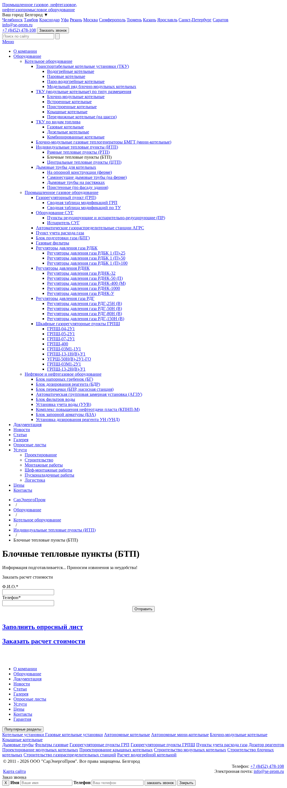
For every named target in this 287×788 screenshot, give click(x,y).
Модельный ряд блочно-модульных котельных (91, 86)
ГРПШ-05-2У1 (61, 333)
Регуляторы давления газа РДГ (65, 298)
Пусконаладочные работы (49, 475)
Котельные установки (23, 734)
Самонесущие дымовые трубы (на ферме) (87, 177)
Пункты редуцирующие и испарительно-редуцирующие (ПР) (106, 217)
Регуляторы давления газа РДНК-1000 (83, 288)
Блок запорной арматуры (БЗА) (66, 414)
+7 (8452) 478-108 (19, 30)
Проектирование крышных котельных (116, 749)
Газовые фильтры (52, 243)
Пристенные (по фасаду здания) (77, 187)
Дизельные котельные (68, 132)
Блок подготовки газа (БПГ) (63, 237)
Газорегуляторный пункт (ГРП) (66, 197)
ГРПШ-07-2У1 (61, 338)
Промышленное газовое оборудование (61, 192)
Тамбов (31, 19)
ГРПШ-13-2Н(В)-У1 (66, 369)
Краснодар (49, 19)
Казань (149, 19)
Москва (90, 19)
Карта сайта (14, 771)
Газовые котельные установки (74, 734)
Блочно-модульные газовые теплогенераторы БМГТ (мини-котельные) (103, 142)
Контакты (22, 490)
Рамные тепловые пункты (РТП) (78, 152)
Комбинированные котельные (76, 137)
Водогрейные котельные (70, 71)
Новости (21, 429)
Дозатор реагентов (266, 744)
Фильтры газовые (51, 744)
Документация (27, 424)
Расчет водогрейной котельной (147, 754)
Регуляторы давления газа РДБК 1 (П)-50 (86, 258)
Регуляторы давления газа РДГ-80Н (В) (84, 313)
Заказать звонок (53, 30)
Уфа (65, 19)
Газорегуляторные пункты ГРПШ (163, 744)
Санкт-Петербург (195, 19)
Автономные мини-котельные (180, 734)
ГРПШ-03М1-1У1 (64, 348)
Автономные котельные (127, 734)
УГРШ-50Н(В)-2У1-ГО (69, 359)
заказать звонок (160, 783)
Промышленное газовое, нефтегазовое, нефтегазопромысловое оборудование (39, 7)
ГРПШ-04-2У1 (61, 328)
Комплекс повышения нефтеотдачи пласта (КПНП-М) (88, 409)
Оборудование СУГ (54, 212)
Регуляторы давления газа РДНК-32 (81, 273)
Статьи (20, 434)
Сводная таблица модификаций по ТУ (84, 207)
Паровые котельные (66, 76)
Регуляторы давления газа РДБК (67, 248)
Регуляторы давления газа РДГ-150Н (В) (85, 318)
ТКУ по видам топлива (58, 121)
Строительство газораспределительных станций (70, 754)
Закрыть (186, 783)
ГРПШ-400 (57, 343)
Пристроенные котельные (72, 106)
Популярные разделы (22, 729)
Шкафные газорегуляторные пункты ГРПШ (78, 323)
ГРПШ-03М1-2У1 (64, 364)
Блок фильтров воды (55, 399)
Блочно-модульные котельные (76, 96)
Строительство (39, 459)
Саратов (220, 19)
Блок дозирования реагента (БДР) (68, 384)
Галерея (20, 439)
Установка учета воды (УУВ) (63, 404)
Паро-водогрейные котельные (76, 81)
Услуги (20, 449)
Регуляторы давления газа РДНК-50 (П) (85, 278)
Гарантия (22, 719)
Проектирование (41, 454)
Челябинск (12, 19)
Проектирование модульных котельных (40, 749)
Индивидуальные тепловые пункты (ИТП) (77, 147)
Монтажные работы (44, 465)
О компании (25, 51)
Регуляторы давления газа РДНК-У (80, 293)
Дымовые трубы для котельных (66, 167)
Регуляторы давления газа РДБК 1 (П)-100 (87, 263)
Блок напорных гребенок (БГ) (64, 379)
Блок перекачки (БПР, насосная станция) (75, 389)
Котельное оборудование (48, 61)
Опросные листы (29, 444)
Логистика (35, 480)
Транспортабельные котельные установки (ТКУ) (82, 66)
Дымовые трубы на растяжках (76, 182)
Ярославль (167, 19)
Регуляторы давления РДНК (63, 268)
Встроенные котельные (69, 101)
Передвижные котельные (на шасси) (82, 116)
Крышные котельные (67, 111)
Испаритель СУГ (63, 222)
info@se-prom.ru (17, 24)
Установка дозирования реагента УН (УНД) (78, 419)
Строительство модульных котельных (190, 749)
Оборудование (27, 56)
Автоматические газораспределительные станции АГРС (90, 227)
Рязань (76, 19)
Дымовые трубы (18, 744)
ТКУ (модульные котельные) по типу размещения (83, 91)
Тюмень (134, 19)
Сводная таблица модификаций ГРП (82, 202)
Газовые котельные (65, 126)
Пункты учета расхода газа (221, 744)
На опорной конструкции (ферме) (79, 172)
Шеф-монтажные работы (48, 470)
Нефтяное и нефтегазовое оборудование (63, 374)
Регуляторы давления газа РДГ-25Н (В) (84, 303)
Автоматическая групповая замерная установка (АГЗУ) (89, 394)
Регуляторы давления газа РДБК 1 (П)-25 (86, 253)
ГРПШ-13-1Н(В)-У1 (66, 354)
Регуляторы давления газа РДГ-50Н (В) (84, 308)
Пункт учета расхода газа (60, 232)
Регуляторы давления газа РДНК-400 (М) (86, 283)
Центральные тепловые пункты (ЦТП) (84, 162)
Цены (18, 485)
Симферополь (112, 19)
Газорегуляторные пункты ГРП (99, 744)
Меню (8, 41)
